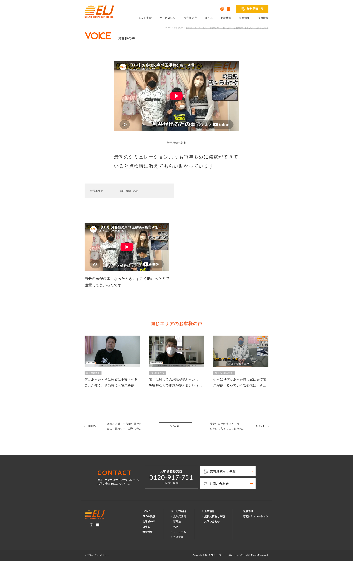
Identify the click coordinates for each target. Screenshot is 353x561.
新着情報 (226, 17)
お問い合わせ (212, 521)
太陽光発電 (179, 516)
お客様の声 (190, 17)
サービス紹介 (168, 17)
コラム (209, 17)
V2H (175, 526)
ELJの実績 (145, 17)
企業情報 (244, 17)
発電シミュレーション (255, 516)
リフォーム (179, 531)
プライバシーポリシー (98, 555)
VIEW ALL (175, 426)
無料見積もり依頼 (214, 516)
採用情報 (263, 17)
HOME (168, 28)
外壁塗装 (178, 536)
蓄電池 (177, 521)
